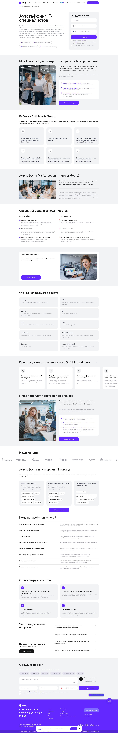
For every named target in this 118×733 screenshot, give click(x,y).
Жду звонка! (58, 367)
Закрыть (75, 356)
